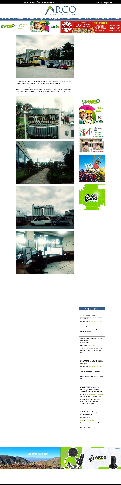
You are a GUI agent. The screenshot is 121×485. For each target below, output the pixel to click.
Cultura (51, 19)
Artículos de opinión (68, 19)
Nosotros (103, 2)
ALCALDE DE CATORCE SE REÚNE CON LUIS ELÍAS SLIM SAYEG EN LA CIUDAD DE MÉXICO (91, 362)
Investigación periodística (84, 19)
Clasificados (105, 19)
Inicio (97, 2)
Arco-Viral (97, 19)
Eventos (44, 19)
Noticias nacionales (18, 19)
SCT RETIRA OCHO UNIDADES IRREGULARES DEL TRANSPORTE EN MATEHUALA (91, 317)
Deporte (57, 19)
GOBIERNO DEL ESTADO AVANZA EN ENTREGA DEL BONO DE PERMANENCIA (91, 340)
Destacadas (92, 321)
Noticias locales (89, 420)
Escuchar (109, 2)
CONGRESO (92, 394)
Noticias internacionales (33, 19)
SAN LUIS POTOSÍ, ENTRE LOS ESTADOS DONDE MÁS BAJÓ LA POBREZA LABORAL (89, 413)
